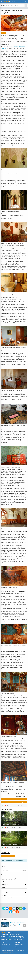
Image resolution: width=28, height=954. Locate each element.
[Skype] (10, 911)
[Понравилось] (2, 805)
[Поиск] (21, 1)
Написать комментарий (8, 856)
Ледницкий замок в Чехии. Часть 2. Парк (12, 844)
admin (20, 805)
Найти (24, 870)
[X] (17, 908)
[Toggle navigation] (25, 1)
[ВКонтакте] (7, 908)
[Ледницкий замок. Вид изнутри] (14, 23)
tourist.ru (9, 1)
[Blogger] (14, 911)
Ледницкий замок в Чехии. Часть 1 (11, 824)
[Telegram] (13, 908)
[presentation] (3, 925)
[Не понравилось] (5, 805)
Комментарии (5, 852)
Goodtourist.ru (4, 952)
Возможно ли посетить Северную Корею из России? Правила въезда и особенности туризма (17, 924)
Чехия (3, 32)
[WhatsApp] (20, 908)
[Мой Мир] (24, 908)
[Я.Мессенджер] (3, 908)
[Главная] (1, 5)
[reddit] (17, 911)
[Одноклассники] (10, 908)
